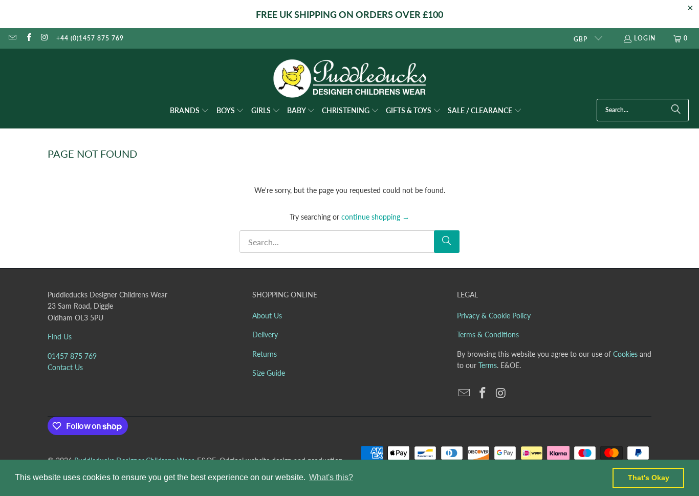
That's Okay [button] (648, 477)
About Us (267, 315)
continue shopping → (375, 216)
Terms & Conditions (488, 334)
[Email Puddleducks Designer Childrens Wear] (12, 38)
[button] (189, 111)
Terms (487, 365)
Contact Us (65, 367)
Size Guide (268, 373)
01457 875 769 (72, 356)
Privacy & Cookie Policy (494, 315)
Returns (264, 354)
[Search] (676, 110)
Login (645, 38)
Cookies (625, 354)
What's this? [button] (331, 477)
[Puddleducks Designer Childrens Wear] (349, 78)
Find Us (60, 336)
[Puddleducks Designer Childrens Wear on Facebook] (28, 38)
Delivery (265, 334)
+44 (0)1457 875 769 (90, 38)
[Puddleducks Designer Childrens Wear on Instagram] (44, 38)
